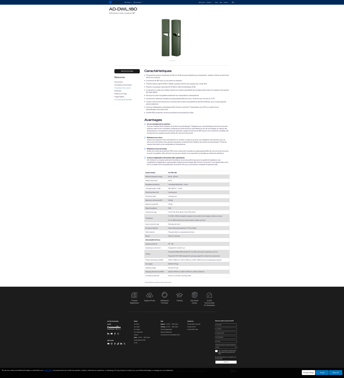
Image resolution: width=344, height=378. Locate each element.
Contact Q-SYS (191, 327)
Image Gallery (119, 97)
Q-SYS (109, 324)
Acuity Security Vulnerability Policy (170, 335)
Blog (221, 2)
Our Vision (137, 327)
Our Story (136, 324)
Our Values (137, 329)
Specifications (127, 71)
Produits (208, 2)
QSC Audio (110, 341)
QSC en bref (202, 2)
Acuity (136, 343)
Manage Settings (308, 373)
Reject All (336, 373)
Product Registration (166, 329)
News (216, 2)
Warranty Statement (166, 332)
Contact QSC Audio (192, 329)
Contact (226, 2)
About (135, 321)
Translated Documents (122, 88)
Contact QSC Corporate (193, 324)
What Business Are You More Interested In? (225, 344)
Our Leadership (138, 332)
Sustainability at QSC (140, 340)
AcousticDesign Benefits (123, 100)
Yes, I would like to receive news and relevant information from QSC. (227, 352)
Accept (322, 373)
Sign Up (226, 362)
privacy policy (218, 358)
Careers (136, 335)
